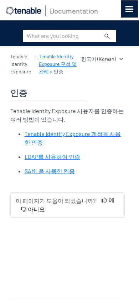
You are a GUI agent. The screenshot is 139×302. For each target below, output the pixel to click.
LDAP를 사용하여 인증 (52, 156)
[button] (107, 36)
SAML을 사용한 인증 (50, 170)
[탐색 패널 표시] (129, 9)
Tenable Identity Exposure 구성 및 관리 (58, 63)
